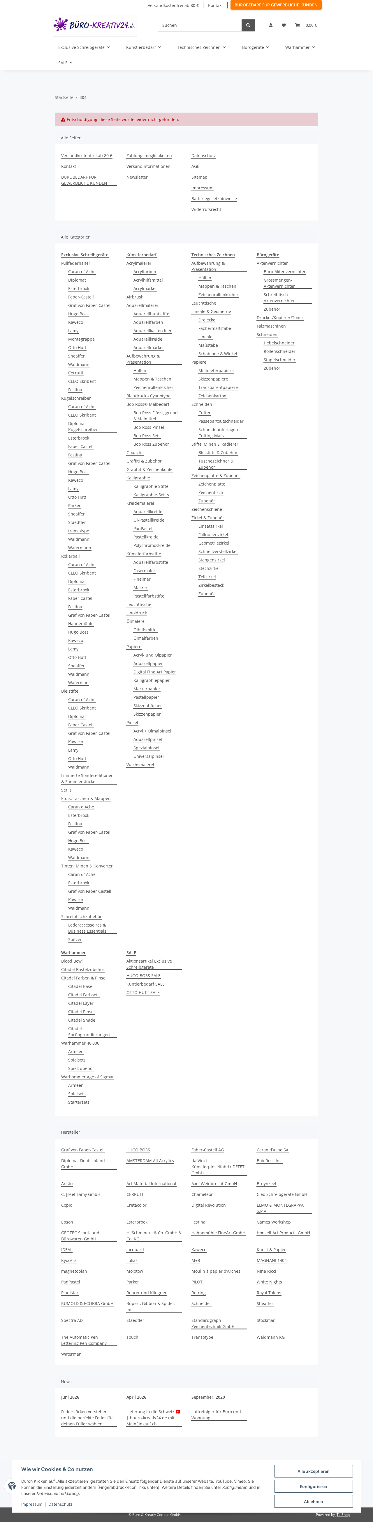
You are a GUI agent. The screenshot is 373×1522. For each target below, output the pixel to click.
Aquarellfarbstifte (150, 562)
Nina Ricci (266, 1271)
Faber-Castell (81, 297)
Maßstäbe (208, 345)
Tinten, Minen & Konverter (87, 866)
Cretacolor (136, 1205)
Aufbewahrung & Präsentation (143, 359)
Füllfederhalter (75, 263)
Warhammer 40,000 (80, 1043)
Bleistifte (69, 691)
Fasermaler (144, 570)
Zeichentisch (210, 492)
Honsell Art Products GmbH (283, 1232)
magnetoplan (74, 1271)
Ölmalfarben (145, 638)
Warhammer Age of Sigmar (87, 1077)
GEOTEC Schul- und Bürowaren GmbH (80, 1236)
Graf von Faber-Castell (90, 305)
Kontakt (215, 5)
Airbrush (135, 297)
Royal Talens (269, 1292)
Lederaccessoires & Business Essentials (87, 928)
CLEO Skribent (82, 381)
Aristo (67, 1183)
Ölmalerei (136, 621)
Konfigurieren (313, 1486)
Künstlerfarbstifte (143, 553)
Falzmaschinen (271, 326)
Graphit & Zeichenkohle (149, 469)
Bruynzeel (266, 1183)
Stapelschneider (279, 359)
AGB (195, 166)
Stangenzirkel (211, 560)
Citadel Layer (81, 1003)
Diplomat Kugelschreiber (83, 426)
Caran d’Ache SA (272, 1150)
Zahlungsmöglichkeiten (149, 155)
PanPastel (142, 528)
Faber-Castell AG (207, 1150)
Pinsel (132, 722)
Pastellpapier (146, 697)
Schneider (201, 1303)
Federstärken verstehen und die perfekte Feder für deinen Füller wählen (87, 1418)
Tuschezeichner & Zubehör (215, 464)
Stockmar (266, 1320)
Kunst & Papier (271, 1249)
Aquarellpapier (148, 663)
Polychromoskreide (151, 545)
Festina (75, 389)
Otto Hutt (77, 347)
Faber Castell (81, 446)
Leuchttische (138, 604)
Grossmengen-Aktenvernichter (279, 283)
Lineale (205, 336)
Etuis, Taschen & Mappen (86, 798)
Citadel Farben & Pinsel (84, 978)
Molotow (134, 1271)
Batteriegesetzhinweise (214, 198)
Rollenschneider (279, 351)
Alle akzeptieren (314, 1471)
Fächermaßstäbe (214, 328)
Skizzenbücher (147, 705)
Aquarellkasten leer (152, 330)
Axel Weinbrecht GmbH (214, 1183)
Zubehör (206, 501)
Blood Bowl (72, 961)
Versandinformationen (148, 166)
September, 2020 (208, 1397)
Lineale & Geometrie (211, 311)
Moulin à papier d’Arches (215, 1271)
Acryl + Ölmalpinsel (152, 731)
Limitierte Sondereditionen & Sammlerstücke (87, 778)
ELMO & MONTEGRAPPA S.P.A (280, 1208)
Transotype (202, 1337)
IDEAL (66, 1249)
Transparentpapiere (218, 387)
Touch (132, 1337)
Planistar (69, 1292)
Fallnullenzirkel (213, 534)
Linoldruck (136, 613)
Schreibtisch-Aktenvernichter (279, 297)
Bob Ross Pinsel (148, 427)
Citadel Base (80, 986)
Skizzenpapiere (213, 379)
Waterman (78, 682)
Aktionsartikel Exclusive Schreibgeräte (149, 964)
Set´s (66, 790)
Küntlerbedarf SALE (145, 984)
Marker (140, 587)
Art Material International (151, 1183)
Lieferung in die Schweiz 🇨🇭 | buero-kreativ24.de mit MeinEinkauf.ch (153, 1418)
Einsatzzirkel (210, 526)
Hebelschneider (279, 343)
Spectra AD (72, 1320)
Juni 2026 (70, 1397)
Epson (67, 1222)
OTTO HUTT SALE (143, 992)
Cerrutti (75, 373)
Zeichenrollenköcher (153, 387)
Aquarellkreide (147, 339)
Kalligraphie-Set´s (151, 494)
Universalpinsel (148, 756)
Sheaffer (76, 356)
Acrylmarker (145, 288)
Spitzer (75, 939)
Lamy (73, 330)
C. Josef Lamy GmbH (80, 1194)
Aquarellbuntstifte (151, 314)
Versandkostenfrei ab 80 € (173, 5)
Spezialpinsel (146, 748)
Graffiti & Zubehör (144, 461)
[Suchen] (248, 25)
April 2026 (136, 1397)
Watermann (79, 547)
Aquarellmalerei (142, 305)
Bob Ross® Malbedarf (147, 404)
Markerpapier (146, 688)
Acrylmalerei (138, 263)
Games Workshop (274, 1222)
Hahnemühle (81, 623)
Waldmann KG (271, 1337)
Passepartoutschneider (221, 421)
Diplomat (77, 280)
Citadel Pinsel (81, 1011)
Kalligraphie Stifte (150, 486)
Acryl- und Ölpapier (152, 655)
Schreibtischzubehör (81, 916)
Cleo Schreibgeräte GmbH (282, 1194)
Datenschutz (60, 1504)
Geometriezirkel (213, 543)
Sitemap (199, 177)
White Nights (269, 1282)
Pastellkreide (146, 537)
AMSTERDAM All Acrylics (150, 1160)
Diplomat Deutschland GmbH (83, 1163)
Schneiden (201, 404)
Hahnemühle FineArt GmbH (218, 1232)
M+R (195, 1260)
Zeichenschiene (206, 509)
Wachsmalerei (140, 764)
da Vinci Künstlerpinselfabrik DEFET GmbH (217, 1167)
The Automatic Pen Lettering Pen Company (84, 1340)
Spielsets (77, 1060)
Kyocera (69, 1260)
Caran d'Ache (81, 807)
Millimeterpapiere (216, 370)
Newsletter (137, 177)
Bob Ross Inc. (270, 1160)
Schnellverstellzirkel (217, 551)
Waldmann (78, 364)
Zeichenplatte (211, 484)
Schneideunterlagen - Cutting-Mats (219, 432)
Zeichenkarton (212, 396)
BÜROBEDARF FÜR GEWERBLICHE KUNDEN (276, 5)
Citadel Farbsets (84, 995)
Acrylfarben (144, 271)
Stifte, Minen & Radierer (214, 444)
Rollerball (70, 556)
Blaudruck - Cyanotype (148, 396)
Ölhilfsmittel (145, 629)
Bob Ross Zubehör (151, 444)
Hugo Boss (78, 314)
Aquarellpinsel (147, 739)
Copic (66, 1205)
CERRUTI (134, 1194)
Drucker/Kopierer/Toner (280, 317)
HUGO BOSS (138, 1150)
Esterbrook (78, 288)
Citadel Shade (81, 1020)
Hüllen (139, 370)
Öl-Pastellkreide (148, 520)
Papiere (133, 646)
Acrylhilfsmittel (148, 280)
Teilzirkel (207, 576)
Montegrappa (81, 339)
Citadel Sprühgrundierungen (89, 1031)
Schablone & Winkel (217, 353)
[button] (270, 25)
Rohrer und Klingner (146, 1292)
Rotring (198, 1292)
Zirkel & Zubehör (207, 517)
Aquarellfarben (148, 322)
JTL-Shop (343, 1514)
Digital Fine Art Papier (154, 672)
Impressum (31, 1504)
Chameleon (202, 1194)
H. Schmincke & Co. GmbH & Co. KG (154, 1236)
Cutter (204, 412)
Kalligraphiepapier (151, 680)
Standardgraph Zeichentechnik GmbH (213, 1323)
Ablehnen (313, 1501)
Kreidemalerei (140, 503)
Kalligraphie (138, 478)
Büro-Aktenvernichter (285, 271)
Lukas (132, 1260)
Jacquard (135, 1249)
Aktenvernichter (272, 263)
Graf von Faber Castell (89, 891)
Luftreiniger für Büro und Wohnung (216, 1414)
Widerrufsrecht (206, 209)
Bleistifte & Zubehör (217, 452)
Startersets (78, 1102)
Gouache (135, 452)
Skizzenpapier (147, 714)
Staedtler (77, 522)
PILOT (197, 1282)
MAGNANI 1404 (272, 1260)
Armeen (76, 1051)
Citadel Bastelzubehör (82, 969)
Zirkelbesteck (211, 585)
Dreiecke (206, 320)
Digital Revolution (208, 1205)
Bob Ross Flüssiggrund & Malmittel (155, 416)
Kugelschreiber (76, 398)
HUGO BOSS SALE (143, 975)
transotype (78, 531)
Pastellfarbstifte (148, 596)
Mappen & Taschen (152, 379)
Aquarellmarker (148, 347)
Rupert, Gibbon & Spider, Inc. (150, 1306)
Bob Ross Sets (147, 435)
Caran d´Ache (82, 271)
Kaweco (75, 322)
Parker (74, 505)
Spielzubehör (81, 1068)
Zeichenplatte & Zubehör (215, 475)
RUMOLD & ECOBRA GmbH (87, 1303)
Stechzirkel (209, 568)
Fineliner (142, 579)
